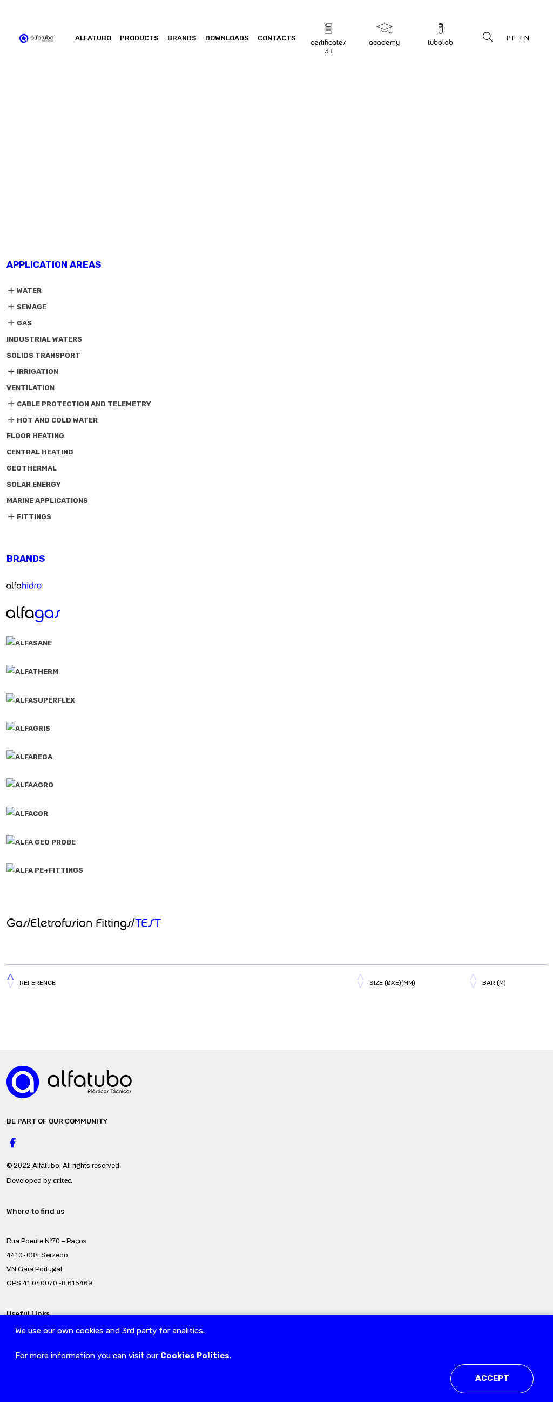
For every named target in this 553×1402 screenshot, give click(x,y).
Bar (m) (494, 982)
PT (511, 38)
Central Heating (39, 452)
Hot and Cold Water (56, 420)
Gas (23, 323)
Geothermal (31, 468)
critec (62, 1180)
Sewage (30, 307)
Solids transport (43, 355)
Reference (37, 982)
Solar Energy (33, 484)
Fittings (33, 517)
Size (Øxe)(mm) (392, 982)
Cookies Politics (195, 1355)
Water (28, 291)
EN (524, 38)
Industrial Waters (44, 339)
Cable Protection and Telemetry (83, 404)
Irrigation (36, 371)
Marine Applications (47, 500)
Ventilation (30, 388)
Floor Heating (35, 436)
